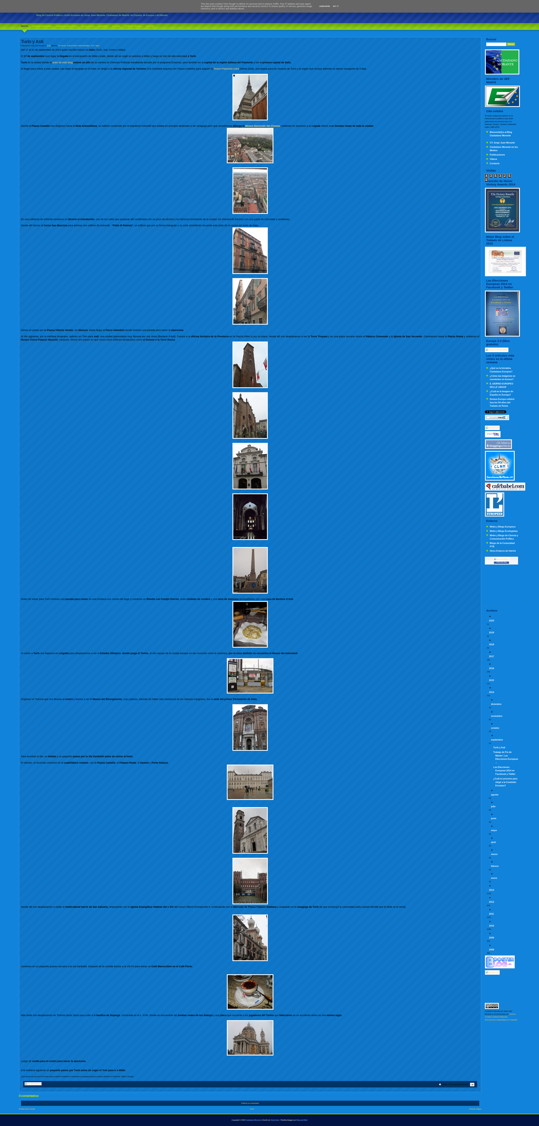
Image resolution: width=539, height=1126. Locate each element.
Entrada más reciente (27, 1109)
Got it (336, 6)
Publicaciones (497, 154)
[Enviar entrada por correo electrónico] (471, 1084)
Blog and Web (301, 1120)
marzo (494, 854)
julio (493, 806)
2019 (491, 632)
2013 (491, 890)
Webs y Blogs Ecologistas (504, 531)
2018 (491, 644)
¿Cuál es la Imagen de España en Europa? (501, 393)
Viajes (116, 26)
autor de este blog (62, 62)
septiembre (497, 739)
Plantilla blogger (287, 1120)
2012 (491, 902)
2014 (491, 692)
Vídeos (493, 159)
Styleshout (275, 1120)
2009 (491, 937)
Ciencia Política (67, 26)
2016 (491, 668)
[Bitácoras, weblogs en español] (492, 972)
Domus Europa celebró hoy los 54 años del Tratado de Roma (502, 402)
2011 (491, 914)
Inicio (24, 26)
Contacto (495, 163)
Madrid (103, 26)
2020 (491, 620)
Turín (92, 45)
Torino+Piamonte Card (226, 68)
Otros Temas (133, 26)
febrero (495, 866)
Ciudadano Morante (253, 1120)
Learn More (324, 6)
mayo (494, 830)
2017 (491, 656)
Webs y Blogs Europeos (503, 526)
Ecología (88, 26)
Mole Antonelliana (84, 45)
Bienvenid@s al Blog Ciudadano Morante (501, 134)
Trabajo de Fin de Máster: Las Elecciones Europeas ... (505, 757)
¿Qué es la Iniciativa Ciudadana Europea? (501, 370)
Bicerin (63, 45)
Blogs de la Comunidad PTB (502, 545)
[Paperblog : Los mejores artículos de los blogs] (493, 437)
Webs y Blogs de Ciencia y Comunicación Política (504, 537)
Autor (150, 26)
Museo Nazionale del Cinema (262, 126)
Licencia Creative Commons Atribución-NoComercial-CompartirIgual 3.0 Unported (501, 1017)
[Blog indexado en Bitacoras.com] (492, 428)
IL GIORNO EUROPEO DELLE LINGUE (501, 385)
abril (493, 842)
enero (494, 878)
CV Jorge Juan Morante (502, 142)
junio (493, 818)
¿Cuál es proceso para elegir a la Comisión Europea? (505, 782)
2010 (491, 925)
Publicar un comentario (250, 1103)
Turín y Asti (499, 747)
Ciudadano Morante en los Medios (504, 149)
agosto (494, 794)
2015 (491, 680)
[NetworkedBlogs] (501, 559)
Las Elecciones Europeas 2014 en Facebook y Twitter (504, 770)
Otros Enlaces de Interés (503, 551)
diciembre (496, 704)
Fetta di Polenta (72, 45)
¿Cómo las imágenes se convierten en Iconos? (502, 378)
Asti (59, 45)
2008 (491, 949)
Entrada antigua (475, 1109)
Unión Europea (42, 26)
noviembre (496, 716)
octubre (495, 728)
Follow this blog (501, 562)
